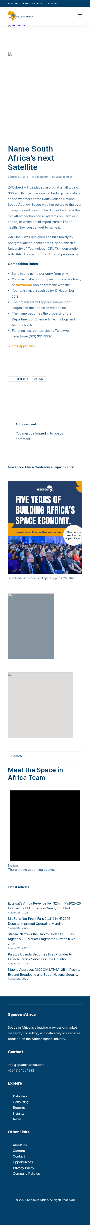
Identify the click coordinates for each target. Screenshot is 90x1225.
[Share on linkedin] (31, 390)
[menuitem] (13, 3)
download (24, 285)
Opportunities (23, 1162)
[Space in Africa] (20, 16)
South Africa (19, 379)
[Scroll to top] (81, 1216)
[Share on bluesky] (43, 390)
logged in (42, 433)
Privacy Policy (23, 1168)
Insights (18, 1113)
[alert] (45, 827)
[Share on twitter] (14, 390)
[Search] (67, 16)
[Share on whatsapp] (37, 390)
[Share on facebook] (9, 390)
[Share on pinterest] (26, 390)
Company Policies (26, 1173)
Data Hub (20, 1096)
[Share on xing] (48, 390)
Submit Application (22, 346)
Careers (25, 3)
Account (53, 3)
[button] (68, 3)
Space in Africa (64, 176)
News (17, 1119)
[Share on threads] (20, 390)
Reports (19, 1107)
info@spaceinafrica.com (26, 1065)
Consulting (21, 1102)
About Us (12, 3)
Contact (37, 3)
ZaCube (39, 379)
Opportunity (41, 176)
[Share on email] (54, 390)
